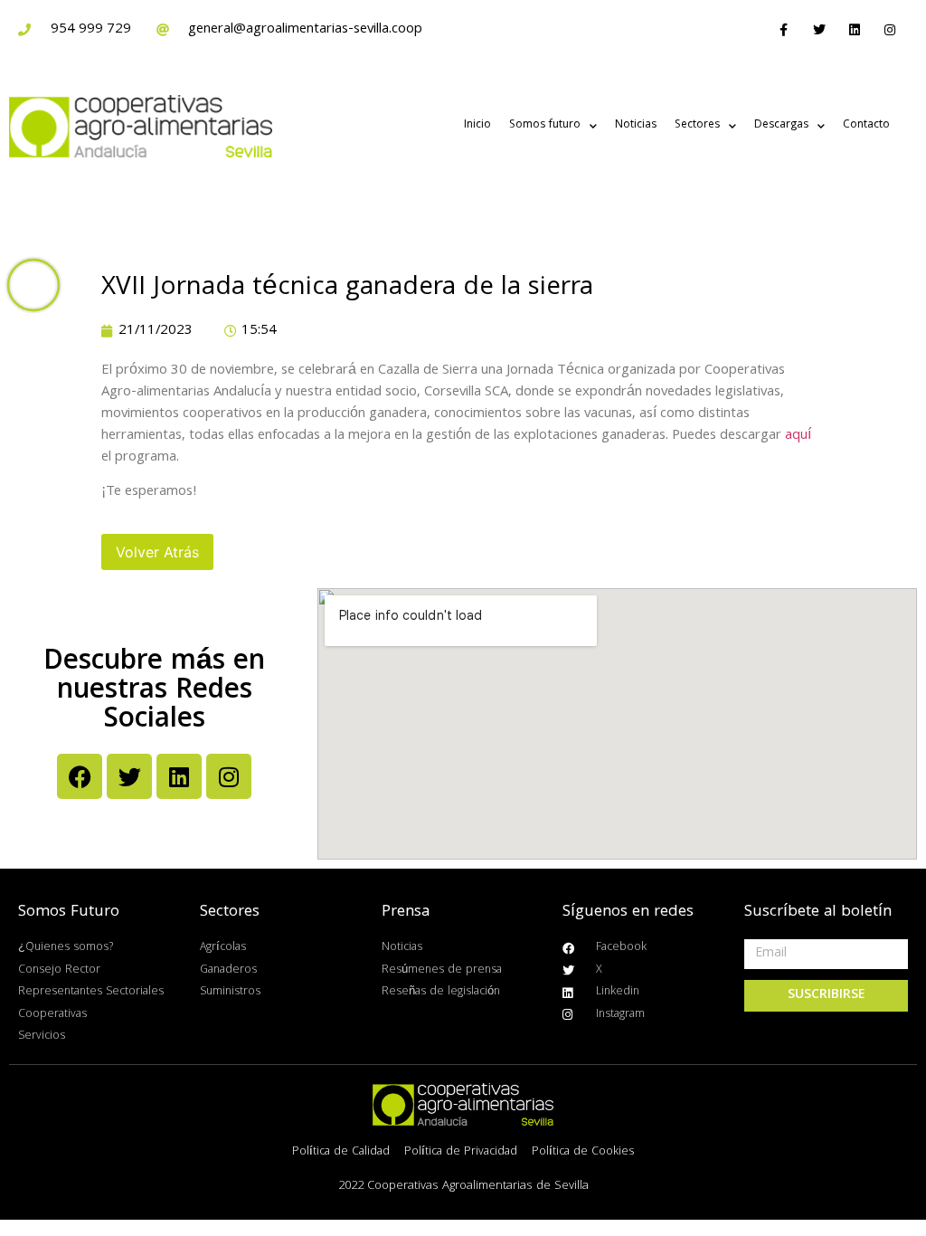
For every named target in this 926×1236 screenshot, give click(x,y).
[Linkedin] (855, 29)
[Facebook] (79, 776)
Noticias (636, 125)
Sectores (697, 125)
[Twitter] (818, 29)
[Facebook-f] (783, 29)
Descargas (781, 125)
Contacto (866, 125)
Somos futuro (545, 125)
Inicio (477, 125)
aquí (798, 436)
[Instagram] (890, 29)
